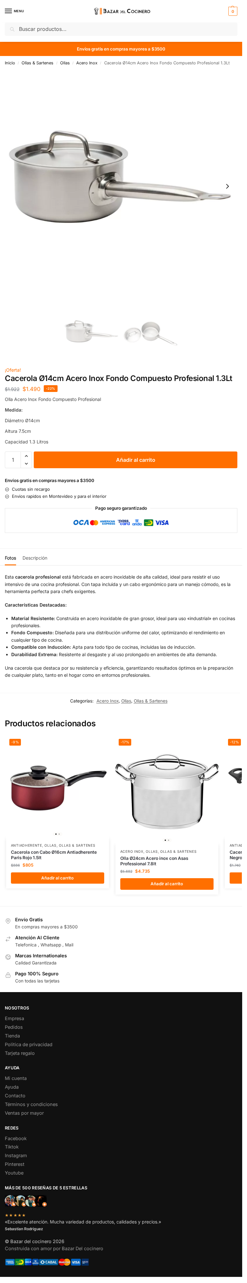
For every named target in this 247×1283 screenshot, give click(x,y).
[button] (232, 11)
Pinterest (14, 1164)
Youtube (14, 1173)
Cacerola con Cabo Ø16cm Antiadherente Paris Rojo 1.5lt (54, 855)
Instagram (16, 1155)
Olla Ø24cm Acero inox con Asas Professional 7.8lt (154, 861)
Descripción (35, 558)
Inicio (10, 62)
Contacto (15, 1096)
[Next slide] (227, 186)
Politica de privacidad (28, 1044)
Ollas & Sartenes (37, 62)
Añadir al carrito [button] (57, 877)
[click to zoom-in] (121, 186)
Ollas (65, 62)
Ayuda (12, 1087)
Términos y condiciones (31, 1104)
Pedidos (14, 1027)
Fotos (10, 558)
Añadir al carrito (135, 460)
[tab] (10, 557)
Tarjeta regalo (20, 1053)
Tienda (12, 1036)
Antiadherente (26, 845)
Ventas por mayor (24, 1113)
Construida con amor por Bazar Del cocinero (54, 1248)
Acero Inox (86, 62)
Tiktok (12, 1147)
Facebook (16, 1138)
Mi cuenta (16, 1078)
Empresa (14, 1018)
